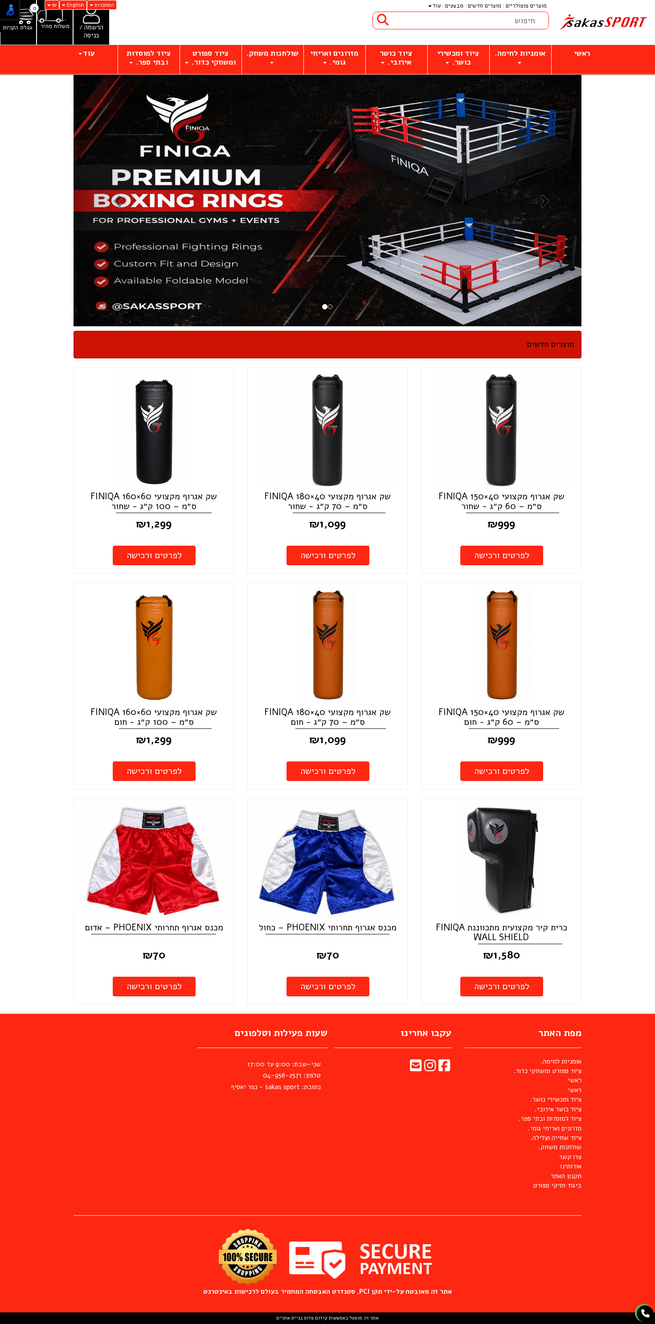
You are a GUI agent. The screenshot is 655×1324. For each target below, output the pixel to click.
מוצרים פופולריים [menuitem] (526, 6)
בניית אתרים (289, 1318)
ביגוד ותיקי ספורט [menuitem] (557, 1185)
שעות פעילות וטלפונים (281, 1033)
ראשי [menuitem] (582, 53)
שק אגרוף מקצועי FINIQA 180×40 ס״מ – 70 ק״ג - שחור (327, 501)
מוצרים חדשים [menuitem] (484, 6)
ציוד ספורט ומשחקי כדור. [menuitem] (212, 57)
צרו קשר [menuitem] (570, 1156)
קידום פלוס (315, 1318)
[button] (112, 200)
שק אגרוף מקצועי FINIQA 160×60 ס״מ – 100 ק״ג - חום (153, 717)
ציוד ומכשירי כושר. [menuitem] (458, 57)
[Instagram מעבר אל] (430, 1068)
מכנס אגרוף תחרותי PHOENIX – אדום (154, 927)
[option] (379, 197)
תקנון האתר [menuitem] (566, 1176)
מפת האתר (559, 1033)
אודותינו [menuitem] (570, 1166)
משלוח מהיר (55, 26)
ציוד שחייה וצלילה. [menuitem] (555, 1137)
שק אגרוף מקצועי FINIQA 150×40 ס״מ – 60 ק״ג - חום (501, 717)
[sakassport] (602, 22)
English (75, 4)
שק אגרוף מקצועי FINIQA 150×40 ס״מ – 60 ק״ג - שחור (501, 501)
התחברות (103, 4)
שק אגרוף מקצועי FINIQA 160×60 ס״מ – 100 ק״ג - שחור (153, 501)
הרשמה (93, 27)
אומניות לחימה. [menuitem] (520, 53)
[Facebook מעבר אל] (444, 1068)
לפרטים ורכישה (501, 555)
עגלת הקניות (17, 28)
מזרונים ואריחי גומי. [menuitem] (334, 57)
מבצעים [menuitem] (454, 6)
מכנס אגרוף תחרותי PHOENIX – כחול (328, 927)
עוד (437, 6)
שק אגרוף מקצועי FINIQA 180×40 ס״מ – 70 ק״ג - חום (327, 717)
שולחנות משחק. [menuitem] (272, 53)
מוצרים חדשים (550, 344)
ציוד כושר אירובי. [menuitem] (396, 57)
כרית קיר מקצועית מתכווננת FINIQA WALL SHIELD (501, 932)
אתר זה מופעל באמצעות (327, 1318)
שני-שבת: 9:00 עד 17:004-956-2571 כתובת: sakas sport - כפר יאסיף (276, 1075)
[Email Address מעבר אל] (416, 1068)
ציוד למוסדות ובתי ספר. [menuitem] (149, 57)
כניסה (91, 35)
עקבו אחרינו (426, 1033)
